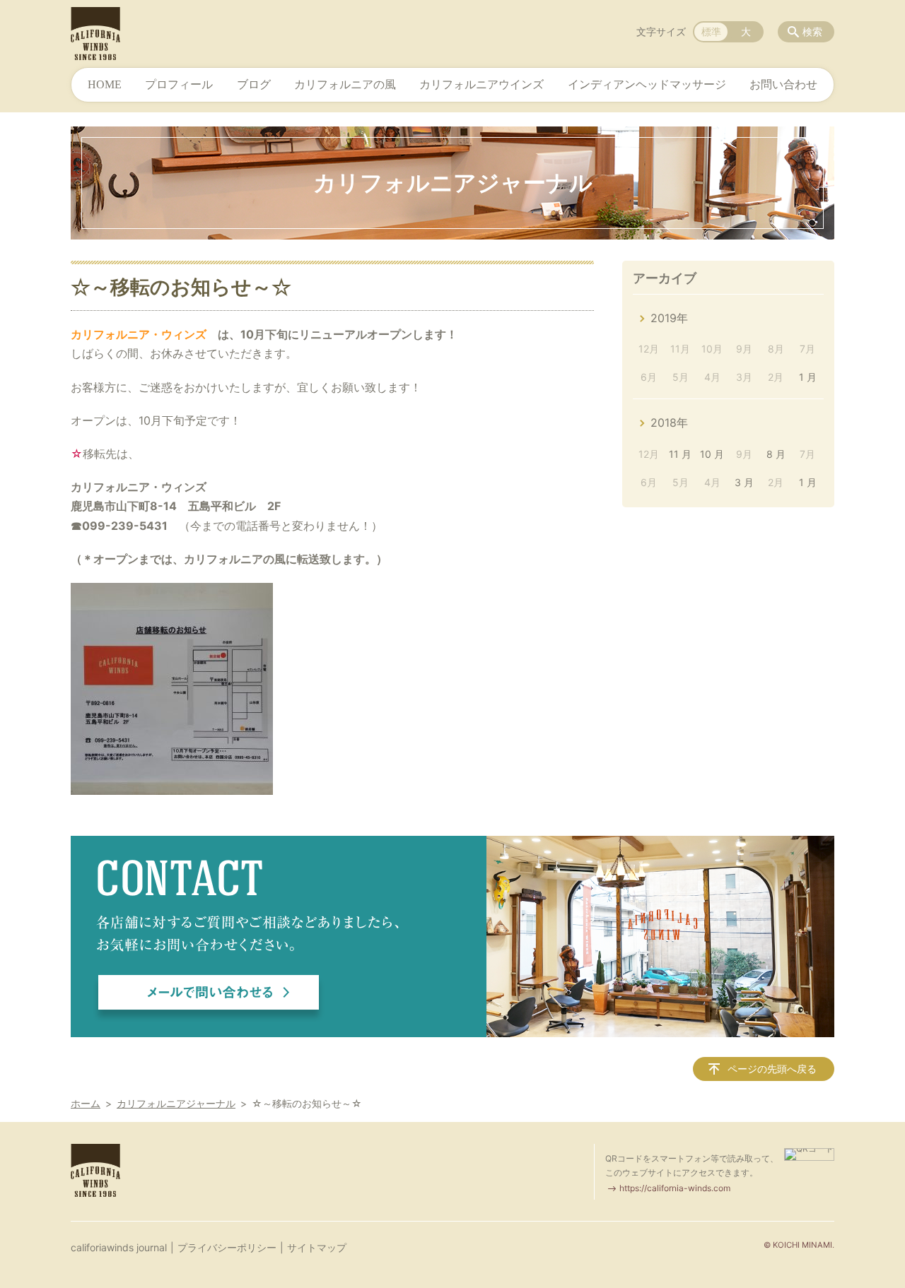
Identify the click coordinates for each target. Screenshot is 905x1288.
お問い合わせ (783, 84)
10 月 (712, 454)
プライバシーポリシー (226, 1247)
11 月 (680, 454)
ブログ (254, 84)
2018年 (669, 422)
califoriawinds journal (119, 1247)
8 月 (776, 454)
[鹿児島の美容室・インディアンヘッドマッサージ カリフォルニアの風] (95, 33)
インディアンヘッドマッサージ (647, 84)
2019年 (669, 318)
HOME (105, 84)
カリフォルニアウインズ (481, 84)
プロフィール (179, 84)
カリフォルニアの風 (345, 84)
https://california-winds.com (674, 1188)
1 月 (808, 377)
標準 (711, 31)
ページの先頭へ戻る (772, 1069)
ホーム (85, 1103)
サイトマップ (316, 1247)
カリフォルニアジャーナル (176, 1103)
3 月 (744, 482)
